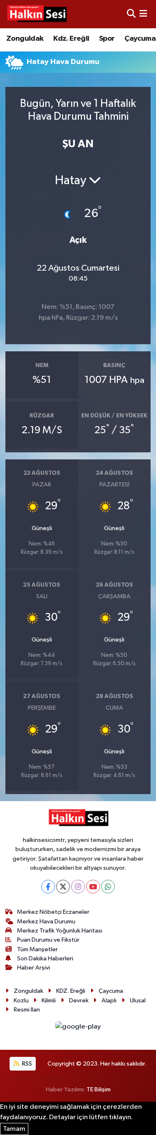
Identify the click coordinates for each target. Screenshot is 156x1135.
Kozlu (21, 1000)
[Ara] (131, 13)
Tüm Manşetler (37, 949)
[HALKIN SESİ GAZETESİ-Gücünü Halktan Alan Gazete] (36, 14)
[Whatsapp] (108, 886)
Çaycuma (140, 38)
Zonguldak (25, 38)
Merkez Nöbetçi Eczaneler (53, 912)
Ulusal (138, 1000)
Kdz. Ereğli (71, 38)
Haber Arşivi (33, 968)
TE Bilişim (99, 1089)
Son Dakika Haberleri (45, 958)
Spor (107, 38)
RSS (26, 1064)
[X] (63, 886)
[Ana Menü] (143, 13)
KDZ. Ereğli (70, 991)
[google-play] (78, 1028)
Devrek (79, 1000)
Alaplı (109, 1000)
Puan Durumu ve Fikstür (48, 940)
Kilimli (49, 1000)
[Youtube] (93, 886)
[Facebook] (48, 886)
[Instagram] (78, 886)
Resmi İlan (27, 1010)
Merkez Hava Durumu (46, 921)
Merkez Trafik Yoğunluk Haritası (59, 931)
